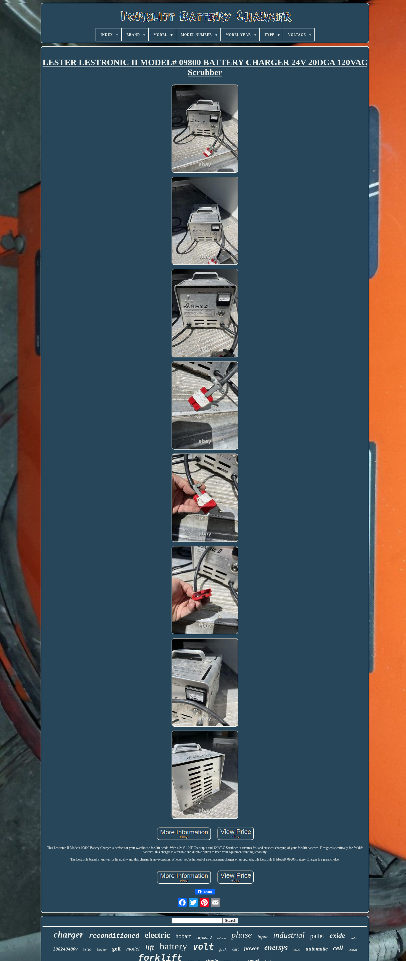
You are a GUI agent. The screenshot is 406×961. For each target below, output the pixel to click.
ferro (87, 949)
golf (116, 949)
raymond (204, 937)
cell (338, 948)
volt (203, 946)
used (296, 949)
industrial (289, 935)
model (133, 949)
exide (337, 935)
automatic (317, 949)
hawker (102, 950)
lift (149, 947)
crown (353, 950)
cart (235, 949)
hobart (183, 936)
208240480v (65, 949)
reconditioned (114, 936)
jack (223, 949)
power (251, 948)
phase (241, 934)
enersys (276, 947)
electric (157, 934)
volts (354, 938)
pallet (317, 936)
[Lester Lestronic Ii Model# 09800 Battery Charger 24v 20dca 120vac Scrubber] (204, 129)
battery (173, 946)
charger (68, 934)
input (262, 936)
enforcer (221, 938)
